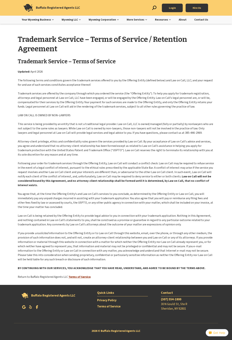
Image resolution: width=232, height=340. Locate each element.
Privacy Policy (107, 300)
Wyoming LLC (70, 20)
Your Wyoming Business (36, 20)
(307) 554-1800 (171, 299)
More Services (135, 20)
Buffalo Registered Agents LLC (58, 7)
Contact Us (201, 20)
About (183, 20)
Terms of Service (80, 277)
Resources (161, 20)
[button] (154, 7)
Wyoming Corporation (102, 20)
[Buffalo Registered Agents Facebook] (37, 308)
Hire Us (197, 8)
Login (172, 8)
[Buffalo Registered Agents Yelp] (30, 308)
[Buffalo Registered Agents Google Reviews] (24, 308)
